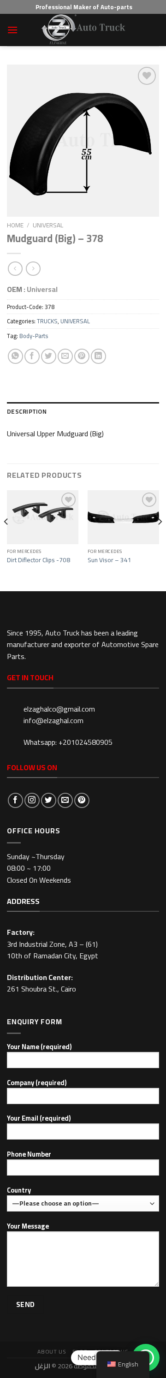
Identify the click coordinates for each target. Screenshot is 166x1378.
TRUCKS (47, 321)
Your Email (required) (39, 1118)
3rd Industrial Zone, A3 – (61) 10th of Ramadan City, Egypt (52, 950)
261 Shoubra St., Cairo (41, 989)
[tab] (83, 411)
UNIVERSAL (48, 225)
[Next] (159, 539)
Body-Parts (33, 335)
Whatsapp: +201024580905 (68, 742)
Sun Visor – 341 (109, 560)
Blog (80, 1351)
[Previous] (6, 539)
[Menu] (12, 29)
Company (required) (36, 1083)
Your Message (28, 1226)
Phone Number (29, 1154)
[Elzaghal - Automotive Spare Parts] (83, 30)
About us (51, 1351)
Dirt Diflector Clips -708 (38, 560)
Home (15, 225)
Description (27, 411)
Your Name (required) (39, 1047)
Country (19, 1190)
